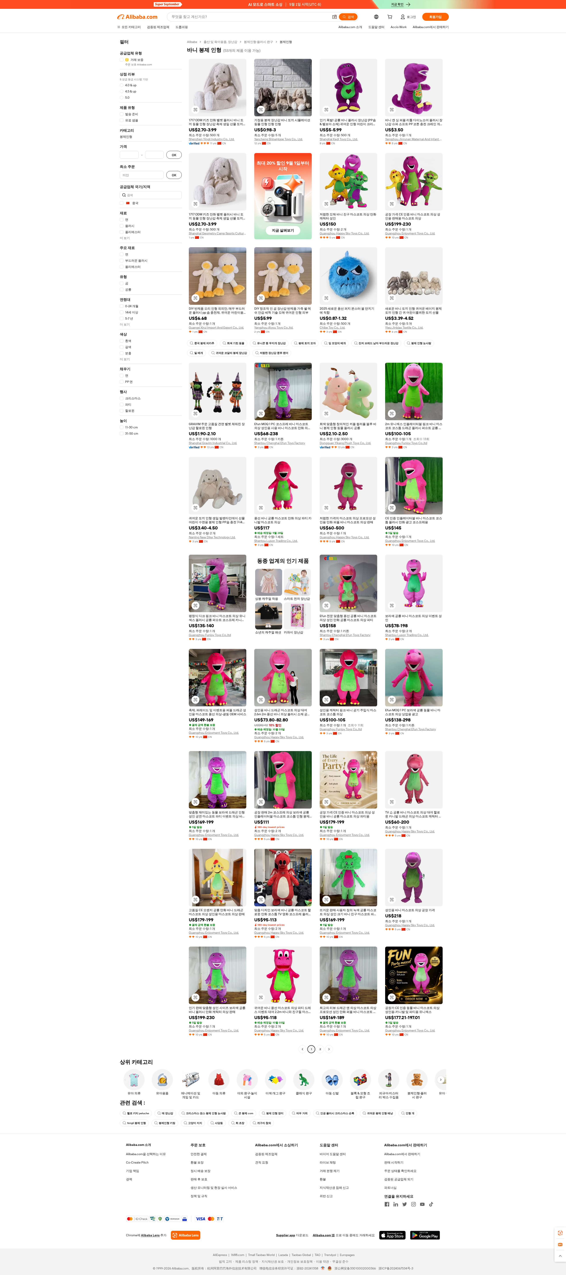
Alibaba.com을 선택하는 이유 (146, 1154)
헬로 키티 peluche (138, 1113)
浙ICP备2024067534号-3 (396, 1268)
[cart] (390, 17)
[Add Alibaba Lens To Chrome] (185, 1235)
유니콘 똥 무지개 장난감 (271, 343)
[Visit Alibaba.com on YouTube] (422, 1204)
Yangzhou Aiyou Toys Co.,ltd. (273, 327)
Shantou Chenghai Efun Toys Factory (279, 443)
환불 (323, 1179)
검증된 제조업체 (266, 1154)
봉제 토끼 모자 (307, 343)
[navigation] (151, 546)
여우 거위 (302, 1113)
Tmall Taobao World (261, 1255)
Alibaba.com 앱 (324, 1235)
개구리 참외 (264, 1123)
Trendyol (330, 1255)
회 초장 (240, 1123)
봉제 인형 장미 (274, 1113)
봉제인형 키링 (167, 1123)
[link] (560, 1233)
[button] (334, 16)
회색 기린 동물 (235, 343)
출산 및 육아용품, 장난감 (220, 42)
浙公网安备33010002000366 (355, 1268)
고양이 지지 (195, 1123)
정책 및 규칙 (199, 1196)
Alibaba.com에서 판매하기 (402, 1154)
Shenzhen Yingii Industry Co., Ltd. (211, 139)
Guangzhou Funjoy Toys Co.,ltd (406, 443)
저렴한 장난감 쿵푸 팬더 (274, 353)
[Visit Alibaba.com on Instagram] (413, 1204)
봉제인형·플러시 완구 (258, 42)
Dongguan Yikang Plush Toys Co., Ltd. (345, 443)
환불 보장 (197, 1162)
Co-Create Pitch (137, 1162)
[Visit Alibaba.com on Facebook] (387, 1204)
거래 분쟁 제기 (330, 1171)
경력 (129, 1179)
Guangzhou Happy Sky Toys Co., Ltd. (344, 233)
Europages (347, 1255)
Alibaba (192, 42)
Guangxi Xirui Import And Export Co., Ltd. (216, 327)
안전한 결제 (199, 1154)
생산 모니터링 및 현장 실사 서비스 (214, 1187)
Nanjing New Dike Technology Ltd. (212, 537)
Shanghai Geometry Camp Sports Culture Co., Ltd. (217, 233)
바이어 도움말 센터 (333, 1154)
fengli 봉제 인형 (136, 1123)
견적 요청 (261, 1162)
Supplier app (285, 1235)
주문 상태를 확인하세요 (400, 1171)
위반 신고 (326, 1196)
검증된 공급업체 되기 (398, 1179)
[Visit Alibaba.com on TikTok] (431, 1204)
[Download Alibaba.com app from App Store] (392, 1235)
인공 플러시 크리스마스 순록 (337, 1113)
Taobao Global (301, 1255)
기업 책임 (132, 1171)
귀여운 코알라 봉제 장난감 (231, 353)
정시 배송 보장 (200, 1171)
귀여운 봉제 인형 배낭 (380, 1113)
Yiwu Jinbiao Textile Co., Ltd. (404, 327)
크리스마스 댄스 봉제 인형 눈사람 (206, 1113)
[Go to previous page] (302, 1049)
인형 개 (410, 1113)
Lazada (283, 1255)
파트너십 (390, 1187)
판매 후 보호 (199, 1179)
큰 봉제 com (246, 1113)
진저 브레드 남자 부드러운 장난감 (378, 343)
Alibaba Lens (150, 1235)
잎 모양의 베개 (337, 343)
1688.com (237, 1255)
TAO (317, 1255)
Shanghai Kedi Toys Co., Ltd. (339, 139)
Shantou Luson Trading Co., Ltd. (276, 541)
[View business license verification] (323, 1268)
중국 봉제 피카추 (204, 343)
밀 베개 (198, 353)
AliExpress (220, 1255)
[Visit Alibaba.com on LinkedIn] (395, 1204)
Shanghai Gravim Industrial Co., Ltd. (213, 443)
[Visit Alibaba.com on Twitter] (404, 1204)
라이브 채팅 (328, 1162)
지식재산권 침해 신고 (334, 1187)
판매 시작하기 (393, 1162)
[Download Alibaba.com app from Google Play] (425, 1235)
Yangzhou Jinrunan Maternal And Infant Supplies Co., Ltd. (414, 139)
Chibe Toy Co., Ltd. (332, 327)
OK (174, 155)
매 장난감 (167, 1113)
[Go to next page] (329, 1049)
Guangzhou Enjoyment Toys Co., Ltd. (410, 233)
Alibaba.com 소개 (138, 1145)
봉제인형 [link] (286, 42)
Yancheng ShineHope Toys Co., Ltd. (278, 139)
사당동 (219, 1123)
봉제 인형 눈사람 (421, 343)
